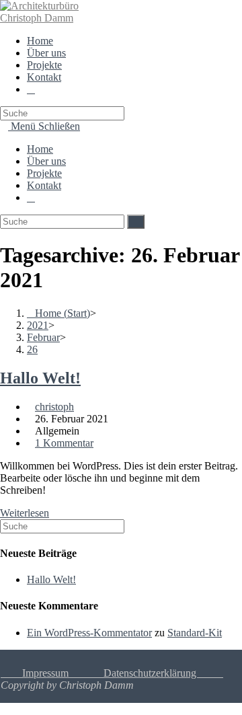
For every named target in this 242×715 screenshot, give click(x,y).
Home (40, 149)
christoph (54, 406)
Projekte (44, 173)
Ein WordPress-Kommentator (89, 632)
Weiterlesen (24, 513)
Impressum (35, 673)
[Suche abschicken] (136, 222)
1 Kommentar (64, 443)
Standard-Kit (194, 632)
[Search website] (31, 89)
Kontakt (44, 185)
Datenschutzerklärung (163, 673)
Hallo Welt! (40, 378)
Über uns (46, 161)
